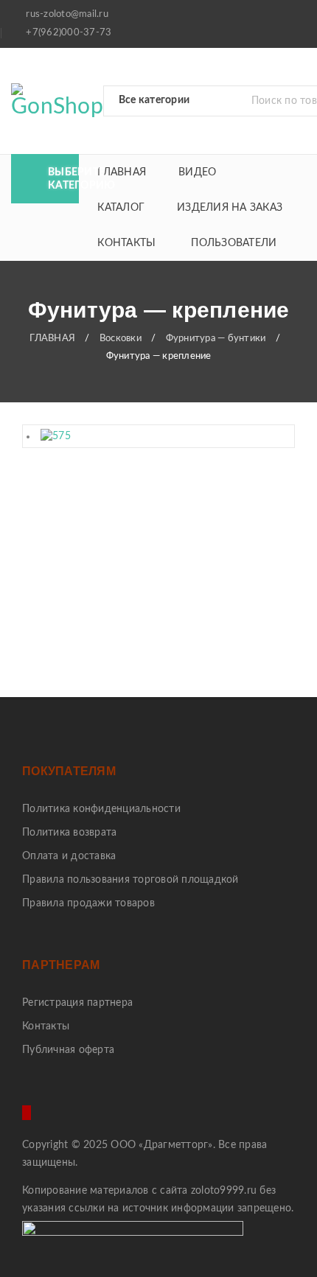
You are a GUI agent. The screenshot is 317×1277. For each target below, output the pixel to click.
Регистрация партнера (77, 1003)
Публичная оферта (68, 1050)
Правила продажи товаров (88, 903)
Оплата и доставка (69, 856)
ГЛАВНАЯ (52, 338)
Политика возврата (69, 833)
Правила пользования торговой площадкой (130, 880)
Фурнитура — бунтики (216, 338)
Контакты (45, 1026)
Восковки (121, 338)
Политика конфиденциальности (101, 809)
